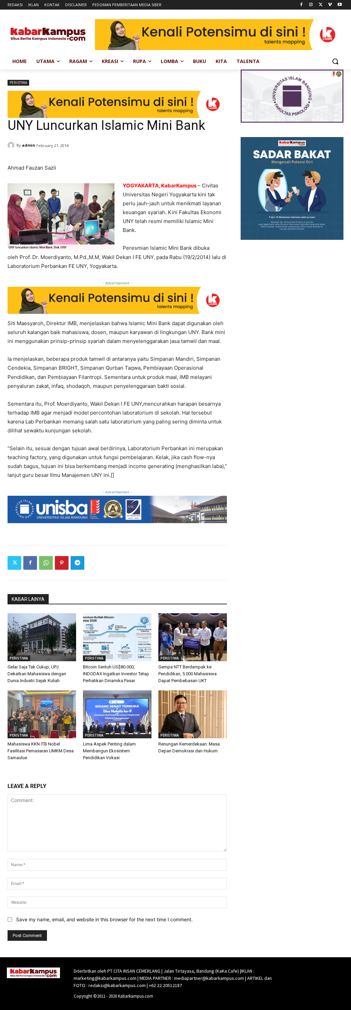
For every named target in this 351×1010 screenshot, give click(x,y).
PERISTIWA (18, 82)
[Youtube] (339, 5)
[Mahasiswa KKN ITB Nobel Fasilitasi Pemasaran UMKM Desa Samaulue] (42, 714)
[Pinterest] (62, 563)
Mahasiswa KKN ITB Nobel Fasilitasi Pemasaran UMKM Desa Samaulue (41, 750)
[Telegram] (77, 563)
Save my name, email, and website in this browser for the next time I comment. (104, 919)
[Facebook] (301, 5)
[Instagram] (311, 5)
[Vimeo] (330, 5)
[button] (335, 61)
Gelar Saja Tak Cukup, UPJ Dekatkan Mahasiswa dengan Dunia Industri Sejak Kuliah (37, 673)
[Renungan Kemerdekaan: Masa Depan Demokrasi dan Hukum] (192, 714)
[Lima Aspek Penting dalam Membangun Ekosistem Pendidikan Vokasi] (117, 714)
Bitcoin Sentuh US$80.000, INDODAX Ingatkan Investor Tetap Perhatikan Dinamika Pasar (116, 673)
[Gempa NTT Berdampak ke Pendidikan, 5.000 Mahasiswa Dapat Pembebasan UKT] (192, 637)
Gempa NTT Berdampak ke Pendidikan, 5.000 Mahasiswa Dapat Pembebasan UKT (187, 673)
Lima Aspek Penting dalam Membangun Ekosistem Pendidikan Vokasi (109, 750)
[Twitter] (321, 5)
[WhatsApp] (46, 563)
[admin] (12, 145)
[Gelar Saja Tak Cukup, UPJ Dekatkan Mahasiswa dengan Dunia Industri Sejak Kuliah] (42, 637)
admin (28, 145)
